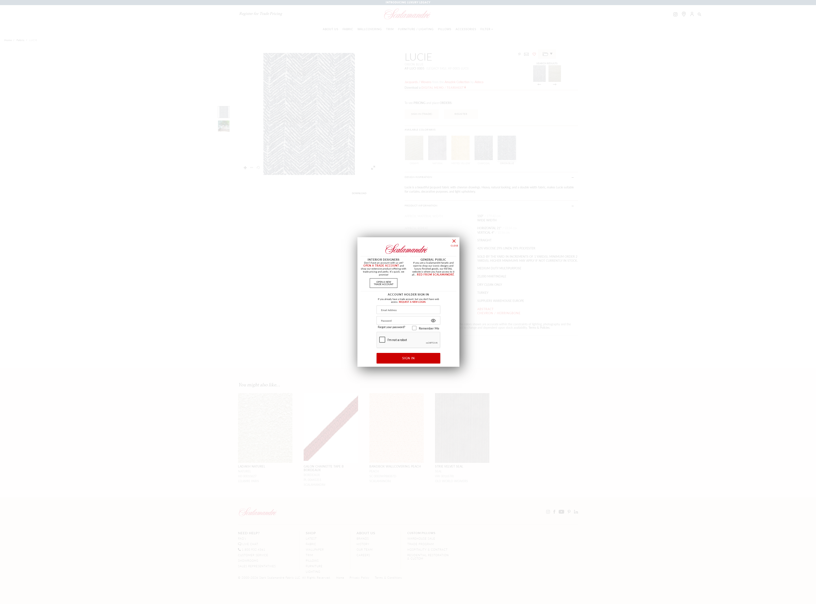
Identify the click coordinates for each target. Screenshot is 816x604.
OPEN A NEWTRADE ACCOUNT (384, 283)
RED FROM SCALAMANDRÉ (435, 274)
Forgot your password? (391, 327)
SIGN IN (408, 358)
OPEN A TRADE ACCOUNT (381, 265)
